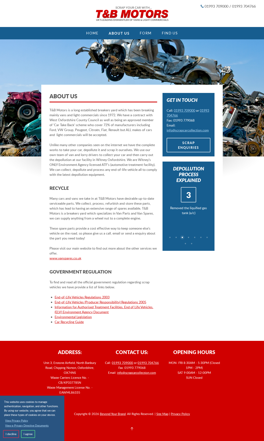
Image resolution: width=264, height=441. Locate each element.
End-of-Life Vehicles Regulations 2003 (82, 297)
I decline (11, 434)
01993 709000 (184, 110)
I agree (28, 434)
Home (92, 33)
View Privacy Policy (16, 420)
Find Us (170, 33)
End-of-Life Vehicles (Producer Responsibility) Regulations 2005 (100, 302)
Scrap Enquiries (188, 145)
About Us (119, 33)
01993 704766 (148, 363)
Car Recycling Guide (69, 322)
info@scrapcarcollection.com (188, 130)
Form (146, 33)
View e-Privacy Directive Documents (27, 425)
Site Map (162, 414)
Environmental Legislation (73, 317)
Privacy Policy (180, 414)
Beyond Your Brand (113, 414)
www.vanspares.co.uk (65, 258)
